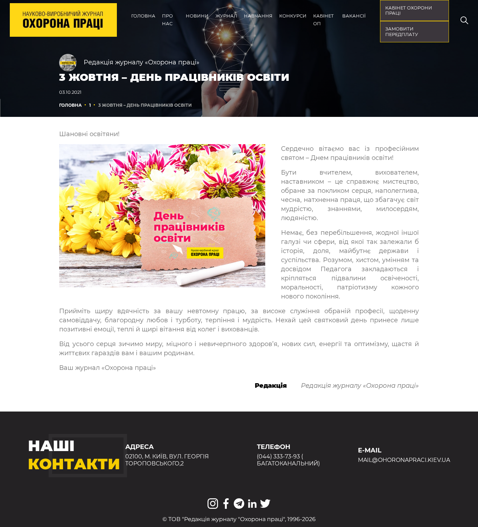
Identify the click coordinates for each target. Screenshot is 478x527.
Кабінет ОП (323, 19)
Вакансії (354, 16)
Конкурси (293, 16)
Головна (143, 16)
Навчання (258, 16)
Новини (197, 16)
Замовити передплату (401, 31)
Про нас (167, 19)
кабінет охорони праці (408, 10)
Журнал (226, 16)
